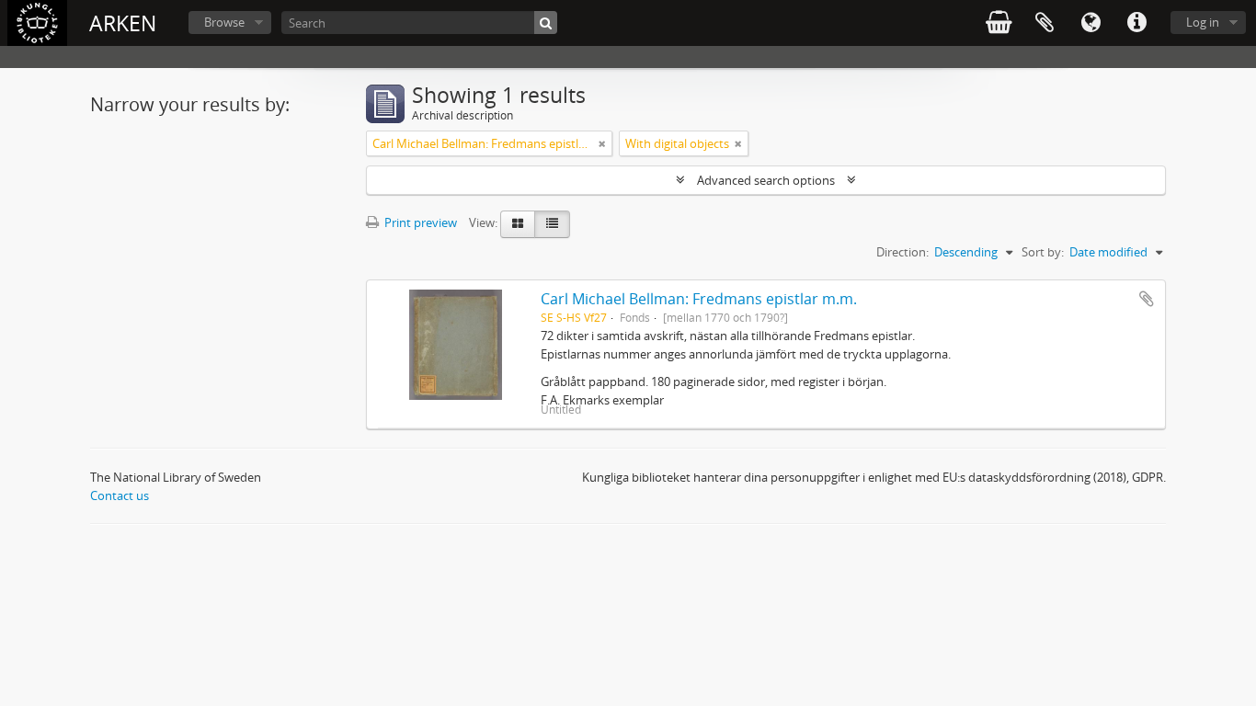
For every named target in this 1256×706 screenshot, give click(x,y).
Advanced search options (766, 180)
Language (1090, 23)
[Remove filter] (602, 143)
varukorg (999, 23)
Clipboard (1045, 23)
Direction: (902, 252)
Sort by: (1043, 252)
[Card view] (517, 224)
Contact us (119, 495)
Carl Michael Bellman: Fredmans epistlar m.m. (699, 299)
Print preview (419, 222)
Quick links (1136, 23)
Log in (1202, 22)
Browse (224, 22)
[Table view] (552, 224)
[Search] (545, 22)
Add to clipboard (1146, 299)
